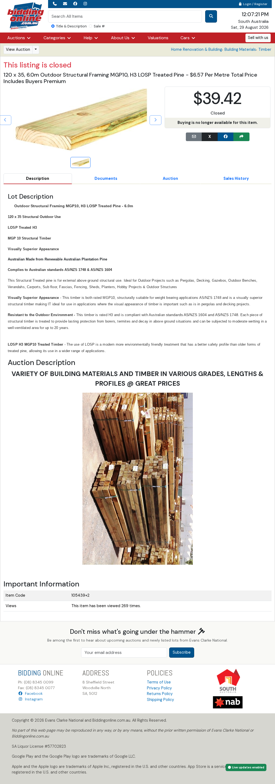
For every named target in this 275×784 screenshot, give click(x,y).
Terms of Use (159, 682)
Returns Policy (160, 693)
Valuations (158, 38)
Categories (55, 38)
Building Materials (240, 49)
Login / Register (254, 4)
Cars (185, 38)
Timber (264, 49)
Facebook (33, 693)
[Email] (194, 137)
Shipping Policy (160, 699)
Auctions (16, 38)
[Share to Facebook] (226, 137)
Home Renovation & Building (196, 49)
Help (88, 38)
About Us (121, 38)
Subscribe (182, 652)
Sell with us (258, 37)
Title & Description (71, 26)
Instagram (33, 699)
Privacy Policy (159, 688)
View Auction (18, 49)
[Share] (241, 137)
